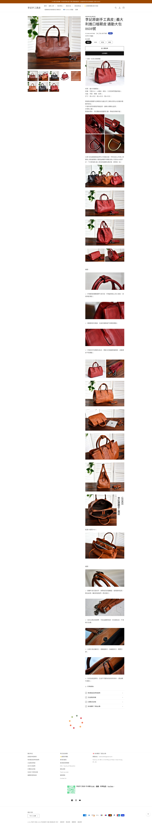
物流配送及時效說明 (33, 760)
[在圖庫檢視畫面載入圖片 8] (54, 87)
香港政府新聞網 (64, 763)
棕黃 (96, 42)
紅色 (102, 42)
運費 (92, 36)
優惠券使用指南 (32, 775)
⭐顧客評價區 (64, 756)
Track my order (64, 772)
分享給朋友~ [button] (90, 686)
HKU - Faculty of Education (67, 766)
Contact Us (63, 778)
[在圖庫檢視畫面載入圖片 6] (33, 87)
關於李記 (30, 753)
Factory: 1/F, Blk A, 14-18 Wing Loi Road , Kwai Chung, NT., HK (108, 761)
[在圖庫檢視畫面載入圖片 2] (43, 76)
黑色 (109, 42)
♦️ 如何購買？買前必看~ (100, 753)
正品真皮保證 (31, 763)
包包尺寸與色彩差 (33, 772)
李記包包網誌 (64, 753)
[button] (52, 6)
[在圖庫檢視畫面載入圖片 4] (65, 76)
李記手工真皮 (34, 822)
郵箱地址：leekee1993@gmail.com (102, 756)
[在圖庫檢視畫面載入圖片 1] (33, 76)
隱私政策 (62, 769)
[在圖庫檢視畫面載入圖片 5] (76, 76)
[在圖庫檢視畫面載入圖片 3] (54, 76)
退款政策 (62, 822)
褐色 (88, 42)
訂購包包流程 (31, 769)
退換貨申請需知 (32, 756)
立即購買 (104, 53)
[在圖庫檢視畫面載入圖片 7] (43, 87)
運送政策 (80, 822)
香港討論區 (63, 760)
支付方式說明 (31, 766)
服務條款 (62, 775)
